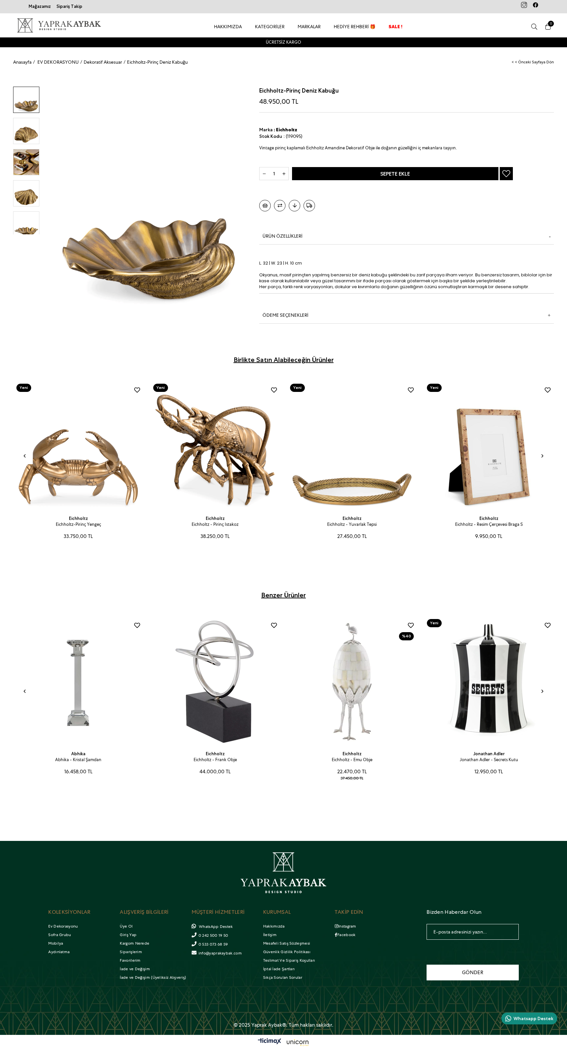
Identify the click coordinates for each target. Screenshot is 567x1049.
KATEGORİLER (269, 27)
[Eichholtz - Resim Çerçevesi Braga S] (489, 445)
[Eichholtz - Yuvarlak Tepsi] (352, 445)
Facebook (346, 934)
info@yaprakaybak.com (220, 953)
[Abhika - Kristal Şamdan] (78, 681)
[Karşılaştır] (279, 205)
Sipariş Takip (69, 6)
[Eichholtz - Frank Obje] (215, 681)
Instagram (347, 926)
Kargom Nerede (134, 943)
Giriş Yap (128, 934)
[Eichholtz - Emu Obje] (352, 681)
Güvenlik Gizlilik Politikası (286, 951)
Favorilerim (130, 960)
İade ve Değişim (135, 969)
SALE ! (395, 27)
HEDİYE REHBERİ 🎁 (354, 27)
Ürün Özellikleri (282, 236)
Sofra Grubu (59, 934)
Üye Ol (126, 926)
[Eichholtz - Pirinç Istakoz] (215, 445)
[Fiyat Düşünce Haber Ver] (294, 205)
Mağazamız (40, 6)
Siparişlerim (131, 951)
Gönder (472, 972)
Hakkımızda (274, 926)
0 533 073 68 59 (213, 944)
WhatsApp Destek (215, 926)
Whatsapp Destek (533, 1018)
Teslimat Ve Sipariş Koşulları (289, 960)
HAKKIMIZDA (228, 27)
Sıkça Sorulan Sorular (282, 977)
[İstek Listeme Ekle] (265, 205)
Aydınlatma (59, 951)
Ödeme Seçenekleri (285, 315)
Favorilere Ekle (137, 390)
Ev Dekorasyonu (63, 926)
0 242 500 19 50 (213, 935)
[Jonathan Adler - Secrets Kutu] (489, 681)
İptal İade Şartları (279, 969)
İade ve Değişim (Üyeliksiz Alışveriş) (153, 977)
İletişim (270, 934)
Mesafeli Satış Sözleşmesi (286, 943)
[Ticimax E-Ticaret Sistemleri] (283, 1042)
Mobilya (55, 943)
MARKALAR (309, 27)
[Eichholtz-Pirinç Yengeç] (78, 445)
